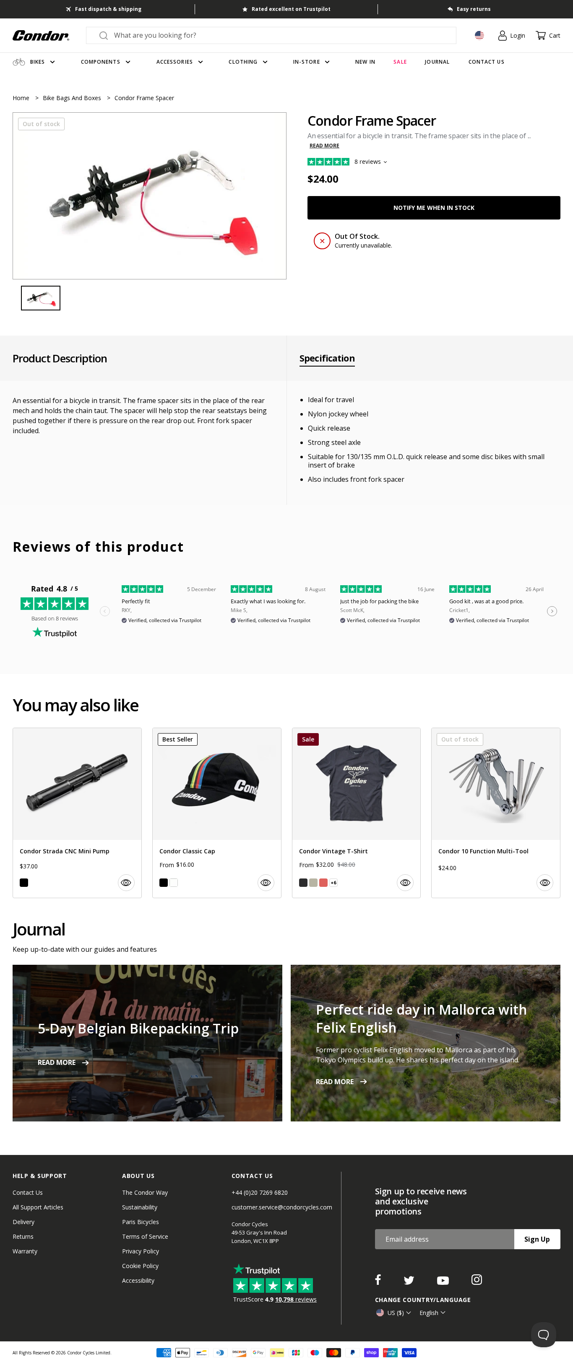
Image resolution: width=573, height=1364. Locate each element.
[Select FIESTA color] (323, 882)
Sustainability (139, 1207)
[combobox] (278, 35)
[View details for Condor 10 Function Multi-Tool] (496, 813)
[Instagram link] (476, 1282)
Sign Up (537, 1239)
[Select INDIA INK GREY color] (303, 882)
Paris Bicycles (140, 1222)
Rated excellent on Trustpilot (291, 9)
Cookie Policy (140, 1266)
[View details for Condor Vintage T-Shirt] (356, 813)
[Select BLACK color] (24, 882)
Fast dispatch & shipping (108, 9)
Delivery (23, 1222)
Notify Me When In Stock (433, 208)
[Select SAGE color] (313, 882)
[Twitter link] (410, 1282)
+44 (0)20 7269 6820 (260, 1192)
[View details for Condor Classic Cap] (217, 813)
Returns (23, 1236)
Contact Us (28, 1192)
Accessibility (138, 1280)
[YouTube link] (444, 1282)
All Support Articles (38, 1207)
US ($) (396, 1313)
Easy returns (474, 9)
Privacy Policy (140, 1251)
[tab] (149, 196)
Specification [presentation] (327, 358)
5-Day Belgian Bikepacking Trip (138, 1028)
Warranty (25, 1251)
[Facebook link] (379, 1282)
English (428, 1313)
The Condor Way (145, 1192)
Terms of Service (145, 1236)
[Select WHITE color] (173, 882)
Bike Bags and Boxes (73, 98)
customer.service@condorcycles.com (282, 1207)
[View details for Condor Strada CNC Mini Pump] (77, 813)
